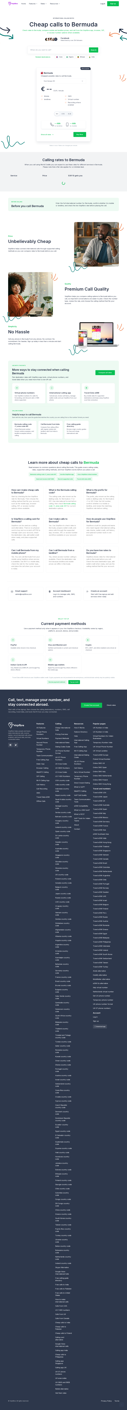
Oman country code (62, 1061)
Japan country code (63, 894)
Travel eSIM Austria (100, 921)
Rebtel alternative (61, 1389)
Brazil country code (62, 981)
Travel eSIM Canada (100, 859)
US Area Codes (61, 772)
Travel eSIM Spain (100, 809)
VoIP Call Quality (80, 795)
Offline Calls (40, 801)
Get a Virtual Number (82, 772)
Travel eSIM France (100, 826)
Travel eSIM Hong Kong (102, 842)
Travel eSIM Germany (101, 822)
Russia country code (63, 898)
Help (76, 736)
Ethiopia (82, 57)
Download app (100, 1026)
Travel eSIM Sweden (101, 892)
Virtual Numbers (42, 738)
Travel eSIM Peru (99, 913)
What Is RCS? (79, 814)
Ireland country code (63, 1263)
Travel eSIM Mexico (100, 817)
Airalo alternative (99, 971)
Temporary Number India (102, 743)
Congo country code (63, 1199)
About (76, 825)
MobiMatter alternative (101, 979)
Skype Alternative (62, 1267)
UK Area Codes (61, 764)
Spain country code (62, 831)
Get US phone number (101, 996)
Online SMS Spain (100, 767)
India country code (62, 785)
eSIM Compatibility (81, 806)
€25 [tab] (69, 114)
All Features (40, 728)
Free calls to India (62, 1285)
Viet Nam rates (60, 1393)
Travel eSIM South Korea (102, 954)
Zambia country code (63, 919)
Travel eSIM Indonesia (101, 946)
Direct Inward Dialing (82, 783)
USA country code (62, 780)
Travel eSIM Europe (100, 755)
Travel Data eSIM (43, 797)
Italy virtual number (100, 987)
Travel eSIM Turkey (100, 967)
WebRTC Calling (42, 772)
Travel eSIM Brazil (100, 863)
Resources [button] (54, 4)
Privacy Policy (106, 1401)
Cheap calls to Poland (63, 1333)
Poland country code (63, 879)
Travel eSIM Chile (99, 880)
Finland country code (63, 1180)
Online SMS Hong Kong (102, 784)
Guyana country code (63, 1148)
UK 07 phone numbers (101, 1008)
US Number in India (100, 732)
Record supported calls (65, 479)
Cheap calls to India (62, 1323)
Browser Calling (42, 768)
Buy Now (79, 134)
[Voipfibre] (13, 3)
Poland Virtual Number (101, 759)
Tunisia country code (63, 1042)
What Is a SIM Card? (82, 810)
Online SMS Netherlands (102, 776)
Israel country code (62, 1080)
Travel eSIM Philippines (102, 942)
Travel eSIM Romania (101, 925)
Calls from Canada (62, 1318)
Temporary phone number (103, 1000)
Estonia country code (63, 1170)
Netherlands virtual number (103, 992)
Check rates (111, 705)
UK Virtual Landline (100, 751)
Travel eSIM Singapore (101, 851)
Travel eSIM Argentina (101, 876)
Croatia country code (63, 1097)
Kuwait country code (63, 1057)
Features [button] (32, 4)
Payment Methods (62, 738)
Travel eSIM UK (99, 801)
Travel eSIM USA (99, 793)
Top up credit (74, 682)
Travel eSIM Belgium (101, 905)
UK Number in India (100, 728)
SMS (38, 793)
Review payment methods (57, 682)
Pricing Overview (61, 734)
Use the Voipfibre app (67, 474)
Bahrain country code (63, 817)
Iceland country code (63, 827)
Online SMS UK (99, 763)
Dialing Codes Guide (62, 747)
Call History (40, 785)
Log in (103, 4)
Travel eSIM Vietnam (101, 855)
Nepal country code (62, 795)
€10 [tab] (63, 114)
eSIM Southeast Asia (101, 834)
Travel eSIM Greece (100, 929)
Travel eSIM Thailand (101, 846)
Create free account (91, 705)
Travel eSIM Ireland (100, 950)
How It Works (79, 728)
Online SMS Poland (100, 780)
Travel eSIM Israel (100, 900)
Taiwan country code (63, 1225)
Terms (116, 1401)
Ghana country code (63, 1065)
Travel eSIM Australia (101, 805)
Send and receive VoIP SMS (45, 479)
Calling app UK (60, 1368)
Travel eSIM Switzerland (102, 958)
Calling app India (61, 1350)
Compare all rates (105, 373)
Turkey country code (63, 1235)
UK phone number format (103, 1004)
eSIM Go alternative (100, 983)
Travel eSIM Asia (99, 830)
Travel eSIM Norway (101, 888)
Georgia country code (63, 1184)
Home (23, 4)
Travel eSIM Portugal (101, 884)
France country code (63, 977)
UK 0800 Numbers (62, 768)
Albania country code (63, 936)
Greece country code (63, 1214)
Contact (77, 829)
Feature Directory (80, 732)
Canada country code (63, 883)
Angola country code (63, 940)
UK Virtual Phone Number (103, 747)
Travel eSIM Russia (100, 917)
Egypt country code (62, 1131)
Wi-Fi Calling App (42, 780)
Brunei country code (63, 985)
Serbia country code (63, 812)
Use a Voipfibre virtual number (87, 474)
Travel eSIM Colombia (101, 867)
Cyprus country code (63, 1101)
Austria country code (63, 1075)
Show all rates (46, 134)
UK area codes (60, 1378)
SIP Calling (40, 776)
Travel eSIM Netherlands (102, 871)
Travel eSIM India (99, 838)
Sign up (113, 4)
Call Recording (41, 789)
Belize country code (62, 1246)
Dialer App (40, 764)
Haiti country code (62, 1152)
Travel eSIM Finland (100, 909)
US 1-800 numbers (62, 1310)
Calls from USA (61, 1306)
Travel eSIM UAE (99, 896)
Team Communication (44, 756)
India (93, 57)
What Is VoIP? (79, 787)
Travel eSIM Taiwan (100, 963)
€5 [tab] (57, 114)
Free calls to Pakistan (63, 1289)
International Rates (62, 743)
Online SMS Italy (99, 772)
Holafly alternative (100, 975)
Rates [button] (43, 4)
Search (93, 50)
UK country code (61, 875)
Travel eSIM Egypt (100, 934)
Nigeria (71, 57)
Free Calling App (42, 760)
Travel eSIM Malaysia (101, 938)
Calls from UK (60, 1314)
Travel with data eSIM (84, 479)
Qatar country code (62, 1046)
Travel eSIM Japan (100, 797)
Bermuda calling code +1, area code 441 (43, 474)
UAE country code (62, 902)
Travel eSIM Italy (99, 813)
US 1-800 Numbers (62, 776)
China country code (62, 1210)
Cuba (60, 57)
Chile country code (62, 1189)
